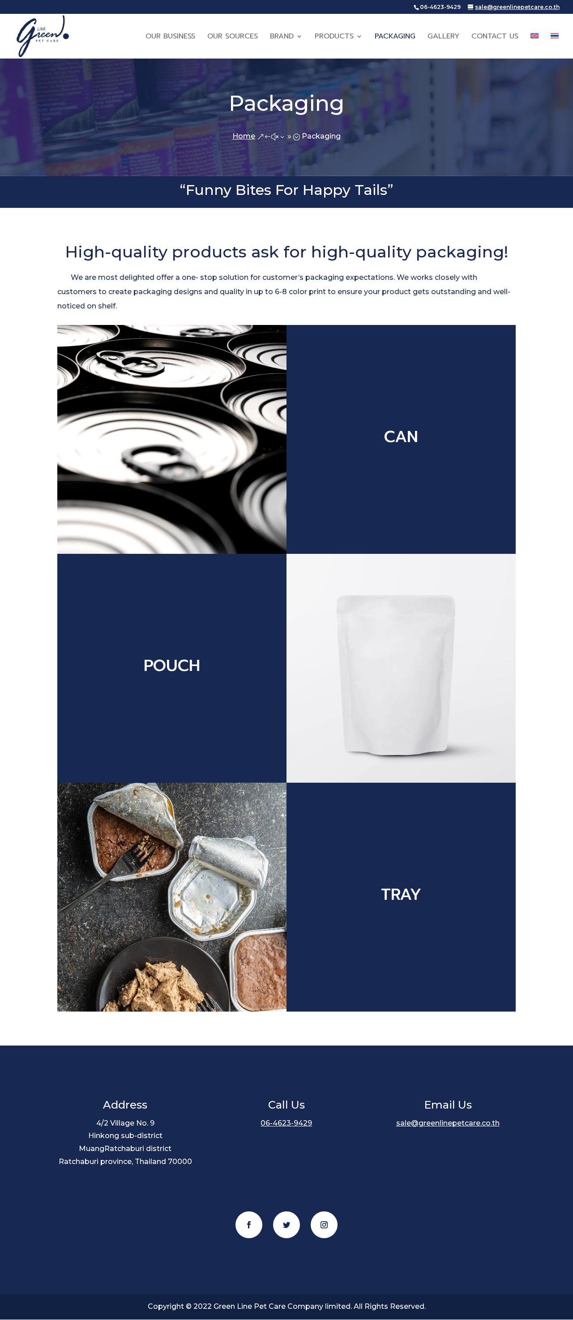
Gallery (443, 37)
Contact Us (494, 37)
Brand (282, 37)
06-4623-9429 (286, 1123)
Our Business (170, 37)
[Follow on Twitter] (286, 1224)
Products (334, 37)
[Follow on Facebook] (248, 1224)
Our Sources (232, 37)
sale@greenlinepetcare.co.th (448, 1123)
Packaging (395, 37)
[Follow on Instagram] (324, 1224)
